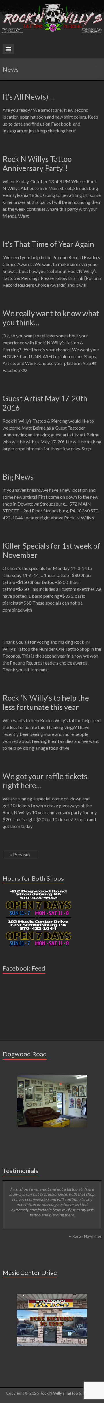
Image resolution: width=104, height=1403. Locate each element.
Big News (18, 476)
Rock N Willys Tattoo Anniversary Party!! (37, 163)
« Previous (20, 854)
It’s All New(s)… (28, 96)
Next (96, 1256)
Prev (7, 1256)
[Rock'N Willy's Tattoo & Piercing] (52, 2)
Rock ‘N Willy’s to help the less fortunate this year (46, 702)
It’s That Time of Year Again (48, 244)
